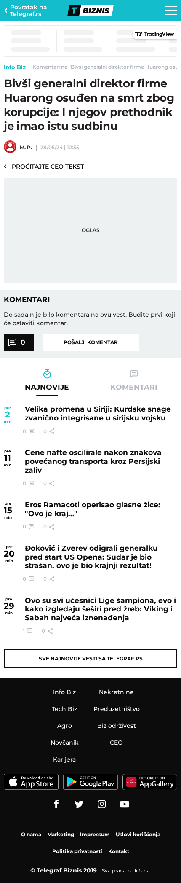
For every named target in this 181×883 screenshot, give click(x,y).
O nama (31, 834)
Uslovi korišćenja (138, 834)
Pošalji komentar (91, 342)
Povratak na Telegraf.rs (28, 10)
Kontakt (118, 851)
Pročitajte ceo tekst (44, 166)
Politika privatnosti (77, 851)
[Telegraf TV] (124, 804)
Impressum (95, 834)
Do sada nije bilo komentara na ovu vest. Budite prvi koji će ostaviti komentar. (89, 319)
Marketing (60, 834)
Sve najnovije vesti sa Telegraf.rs (91, 658)
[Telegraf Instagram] (101, 804)
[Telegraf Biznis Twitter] (79, 804)
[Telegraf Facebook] (56, 804)
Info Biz (15, 67)
